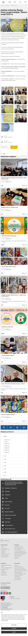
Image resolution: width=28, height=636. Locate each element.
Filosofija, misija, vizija (5, 549)
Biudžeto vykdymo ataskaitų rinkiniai (6, 566)
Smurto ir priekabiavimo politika (20, 573)
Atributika (3, 552)
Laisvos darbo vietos (10, 528)
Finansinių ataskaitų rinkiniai (6, 567)
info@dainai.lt (5, 607)
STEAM (6, 498)
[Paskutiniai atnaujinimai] (15, 2)
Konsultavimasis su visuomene (20, 569)
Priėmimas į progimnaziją (11, 488)
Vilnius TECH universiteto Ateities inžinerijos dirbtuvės (13, 383)
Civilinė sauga (17, 576)
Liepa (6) (6, 441)
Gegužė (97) (7, 445)
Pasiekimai (7, 491)
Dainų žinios (7, 522)
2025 (5, 456)
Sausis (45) (7, 452)
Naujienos (7, 5)
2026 (5, 436)
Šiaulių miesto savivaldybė (14, 598)
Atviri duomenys (18, 579)
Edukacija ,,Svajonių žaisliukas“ (8, 414)
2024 (5, 459)
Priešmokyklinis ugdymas (19, 548)
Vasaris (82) (7, 450)
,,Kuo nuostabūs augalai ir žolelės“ (8, 266)
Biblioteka (7, 508)
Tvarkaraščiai (6, 540)
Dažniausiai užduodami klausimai (21, 570)
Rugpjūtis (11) (7, 439)
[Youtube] (4, 593)
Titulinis (2, 5)
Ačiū (13, 147)
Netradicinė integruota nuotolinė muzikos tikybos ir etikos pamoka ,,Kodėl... (14, 178)
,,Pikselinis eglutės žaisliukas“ (8, 355)
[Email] (10, 593)
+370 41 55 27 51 (5, 606)
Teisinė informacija (18, 578)
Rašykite (3, 587)
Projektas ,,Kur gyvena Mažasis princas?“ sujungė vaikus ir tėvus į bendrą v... (13, 295)
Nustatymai (14, 625)
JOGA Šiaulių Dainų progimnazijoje (8, 235)
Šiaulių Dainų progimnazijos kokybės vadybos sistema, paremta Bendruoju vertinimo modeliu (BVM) (14, 483)
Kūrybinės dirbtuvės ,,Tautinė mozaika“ (9, 207)
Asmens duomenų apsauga (20, 568)
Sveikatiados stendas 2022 (7, 326)
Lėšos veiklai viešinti (5, 569)
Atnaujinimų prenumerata (11, 532)
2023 (5, 462)
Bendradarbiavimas (4, 556)
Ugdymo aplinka (4, 548)
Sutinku (14, 632)
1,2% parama (8, 518)
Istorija (2, 546)
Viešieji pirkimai (4, 572)
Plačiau (23, 185)
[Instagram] (7, 593)
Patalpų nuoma (8, 501)
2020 (5, 472)
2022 (5, 465)
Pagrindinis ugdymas (18, 546)
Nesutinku (14, 628)
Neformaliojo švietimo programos (21, 552)
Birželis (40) (7, 443)
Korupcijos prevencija (18, 575)
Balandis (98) (7, 447)
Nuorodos (16, 565)
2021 (5, 469)
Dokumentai (7, 494)
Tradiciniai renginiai (4, 555)
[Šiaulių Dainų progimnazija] (3, 1)
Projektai (7, 505)
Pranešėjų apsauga (18, 572)
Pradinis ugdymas (18, 549)
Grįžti (4, 153)
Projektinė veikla (14, 5)
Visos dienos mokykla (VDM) (20, 551)
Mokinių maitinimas (9, 511)
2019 (5, 475)
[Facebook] (2, 593)
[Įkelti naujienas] (9, 2)
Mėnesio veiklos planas (10, 515)
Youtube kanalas (9, 525)
